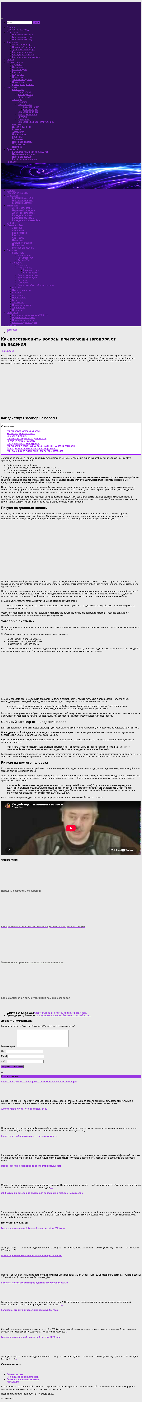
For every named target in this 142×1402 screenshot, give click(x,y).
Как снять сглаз (31, 107)
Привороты (24, 119)
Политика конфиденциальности (23, 1377)
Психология (18, 82)
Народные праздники (23, 157)
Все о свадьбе (19, 69)
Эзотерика (12, 87)
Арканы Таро (24, 97)
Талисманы (18, 139)
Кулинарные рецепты (23, 84)
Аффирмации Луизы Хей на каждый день (24, 1109)
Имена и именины (21, 127)
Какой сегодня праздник (24, 159)
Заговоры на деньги (28, 112)
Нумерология (19, 134)
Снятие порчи (30, 109)
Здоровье (17, 64)
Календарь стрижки (22, 52)
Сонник (10, 59)
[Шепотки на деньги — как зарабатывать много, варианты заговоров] (6, 1096)
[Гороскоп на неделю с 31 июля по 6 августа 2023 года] (6, 1352)
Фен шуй (16, 124)
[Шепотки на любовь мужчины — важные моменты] (6, 1150)
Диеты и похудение (22, 79)
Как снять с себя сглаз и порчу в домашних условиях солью (34, 1283)
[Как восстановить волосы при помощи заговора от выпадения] (71, 390)
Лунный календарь (22, 44)
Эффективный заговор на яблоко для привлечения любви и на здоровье (42, 1193)
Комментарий (9, 1046)
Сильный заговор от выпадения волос (26, 438)
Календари (12, 42)
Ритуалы (22, 117)
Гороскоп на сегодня (22, 35)
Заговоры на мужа (27, 114)
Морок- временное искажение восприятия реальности (31, 1166)
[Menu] (2, 18)
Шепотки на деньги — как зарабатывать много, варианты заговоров (39, 1081)
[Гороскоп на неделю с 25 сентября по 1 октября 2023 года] (6, 1243)
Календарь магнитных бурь (26, 57)
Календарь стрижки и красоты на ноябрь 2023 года (29, 1310)
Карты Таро (18, 89)
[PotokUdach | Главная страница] (31, 12)
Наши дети (17, 77)
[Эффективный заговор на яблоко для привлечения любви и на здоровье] (6, 1207)
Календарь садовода (23, 54)
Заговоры (17, 99)
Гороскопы (12, 32)
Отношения (18, 67)
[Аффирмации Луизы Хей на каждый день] (6, 1123)
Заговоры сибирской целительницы (36, 122)
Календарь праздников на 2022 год (30, 152)
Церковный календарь (23, 47)
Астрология (18, 132)
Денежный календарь (23, 49)
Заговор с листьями (17, 436)
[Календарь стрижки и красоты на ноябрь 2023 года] (6, 1324)
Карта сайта (13, 1382)
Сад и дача (18, 74)
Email (4, 1056)
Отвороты (23, 102)
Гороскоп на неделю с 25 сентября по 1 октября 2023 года (33, 1228)
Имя (3, 1051)
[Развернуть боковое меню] (2, 1072)
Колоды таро (24, 92)
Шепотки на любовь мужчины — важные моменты (29, 1136)
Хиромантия (18, 144)
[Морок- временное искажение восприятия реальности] (6, 1180)
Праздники (12, 149)
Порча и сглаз (25, 104)
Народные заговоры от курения (23, 443)
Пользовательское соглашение (23, 1379)
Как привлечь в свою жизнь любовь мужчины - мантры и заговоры (41, 446)
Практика (17, 147)
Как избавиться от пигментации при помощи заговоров (35, 451)
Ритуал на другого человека (21, 441)
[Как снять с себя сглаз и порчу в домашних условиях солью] (6, 1297)
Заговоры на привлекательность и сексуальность (32, 448)
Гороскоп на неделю (22, 37)
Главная (11, 27)
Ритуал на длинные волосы (21, 433)
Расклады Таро (25, 94)
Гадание (16, 129)
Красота (16, 72)
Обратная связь (15, 1374)
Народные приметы (22, 142)
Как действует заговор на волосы (24, 431)
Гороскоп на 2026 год (18, 30)
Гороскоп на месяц (22, 39)
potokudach (8, 351)
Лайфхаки (12, 162)
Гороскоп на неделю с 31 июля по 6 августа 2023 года (30, 1337)
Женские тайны (15, 62)
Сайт (3, 1061)
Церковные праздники (23, 154)
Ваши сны (17, 137)
